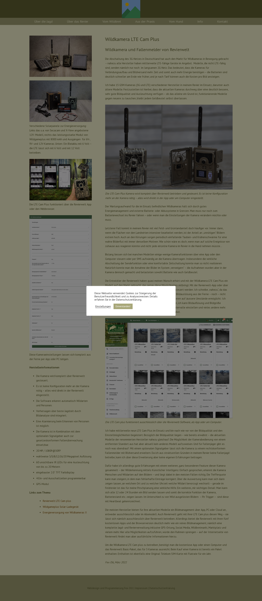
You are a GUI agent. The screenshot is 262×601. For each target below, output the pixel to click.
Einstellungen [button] (103, 306)
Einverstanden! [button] (123, 306)
